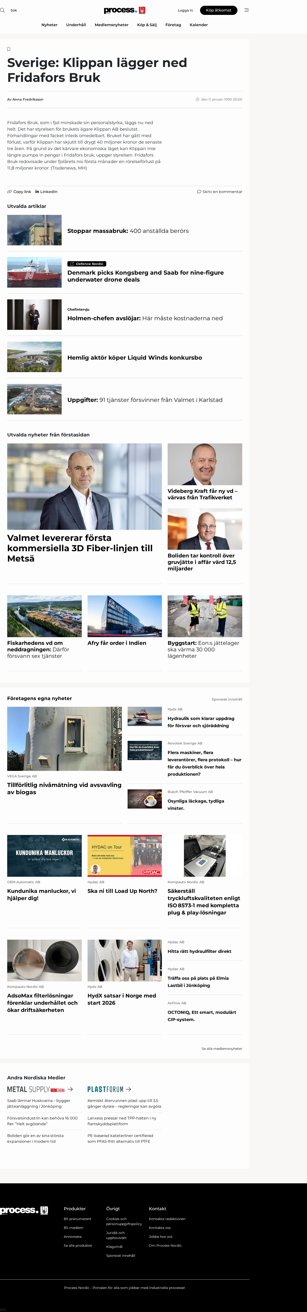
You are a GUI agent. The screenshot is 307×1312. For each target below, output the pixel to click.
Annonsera (73, 1236)
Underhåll (76, 25)
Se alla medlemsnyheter (222, 1048)
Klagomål (114, 1247)
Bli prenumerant (77, 1219)
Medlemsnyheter (112, 25)
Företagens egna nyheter (39, 698)
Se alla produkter (78, 1245)
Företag (173, 25)
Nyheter (49, 25)
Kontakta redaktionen (167, 1219)
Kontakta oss (160, 1228)
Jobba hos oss (160, 1236)
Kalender (199, 25)
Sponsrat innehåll (120, 1255)
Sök (14, 10)
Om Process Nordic (165, 1245)
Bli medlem (73, 1228)
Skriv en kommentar (222, 191)
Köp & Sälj (147, 25)
